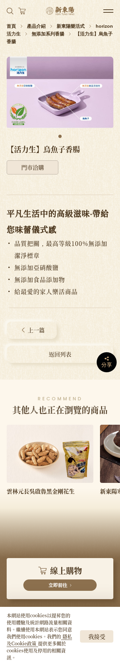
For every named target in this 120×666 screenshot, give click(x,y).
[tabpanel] (60, 92)
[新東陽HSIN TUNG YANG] (60, 11)
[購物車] (22, 11)
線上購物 (65, 576)
